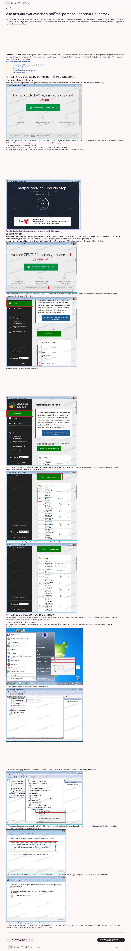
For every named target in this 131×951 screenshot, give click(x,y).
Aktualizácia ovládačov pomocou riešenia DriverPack (30, 65)
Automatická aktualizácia (21, 67)
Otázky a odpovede (19, 73)
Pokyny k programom (17, 8)
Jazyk (116, 947)
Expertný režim (18, 69)
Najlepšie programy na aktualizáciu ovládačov (34, 923)
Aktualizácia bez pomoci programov (24, 71)
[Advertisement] (64, 39)
